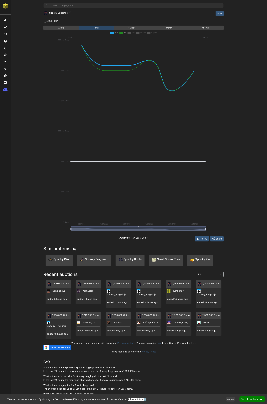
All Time (205, 28)
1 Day (96, 28)
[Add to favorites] (70, 12)
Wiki (219, 13)
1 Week (131, 28)
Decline (230, 399)
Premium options (126, 343)
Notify (203, 238)
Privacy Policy (148, 351)
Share (218, 238)
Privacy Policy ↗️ (137, 399)
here (159, 343)
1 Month (168, 28)
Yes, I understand (252, 399)
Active (61, 28)
